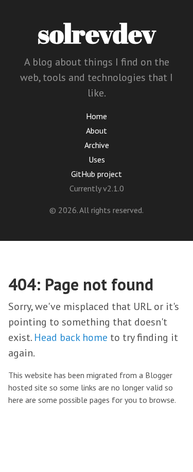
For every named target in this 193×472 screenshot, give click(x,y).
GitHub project (96, 174)
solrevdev (97, 33)
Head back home (71, 337)
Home (96, 116)
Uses (97, 159)
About (96, 130)
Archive (96, 145)
